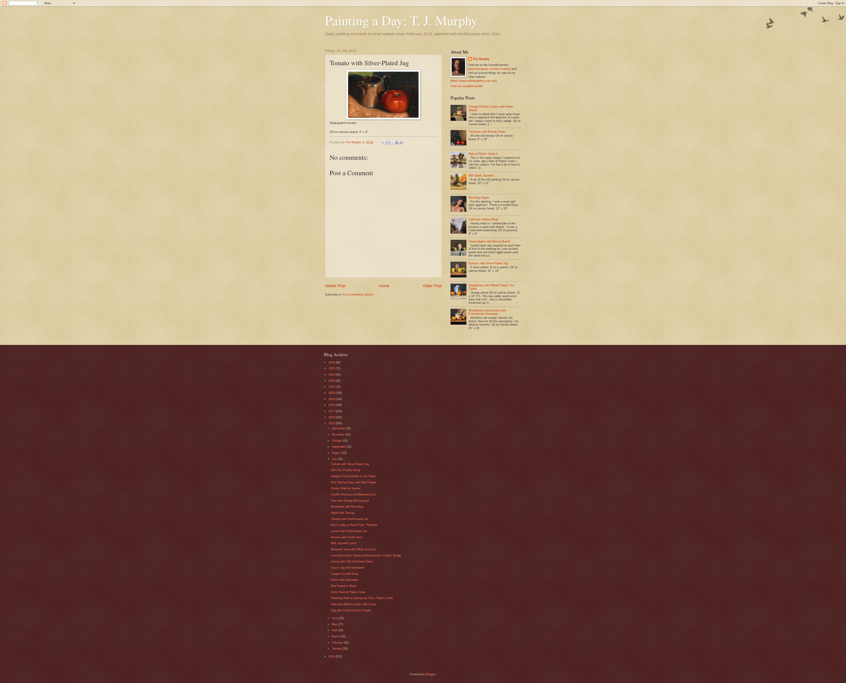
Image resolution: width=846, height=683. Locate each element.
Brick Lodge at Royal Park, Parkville (354, 525)
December (339, 428)
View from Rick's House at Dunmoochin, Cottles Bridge (366, 555)
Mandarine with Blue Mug (347, 506)
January (337, 648)
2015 (332, 423)
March (336, 636)
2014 (332, 656)
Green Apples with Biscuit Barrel (489, 241)
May (335, 624)
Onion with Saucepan (344, 579)
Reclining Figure (479, 197)
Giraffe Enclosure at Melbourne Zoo (353, 494)
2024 (332, 374)
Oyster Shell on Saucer (346, 488)
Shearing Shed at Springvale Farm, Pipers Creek (362, 598)
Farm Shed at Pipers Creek (348, 592)
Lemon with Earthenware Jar (349, 531)
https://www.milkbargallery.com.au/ (473, 80)
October (337, 440)
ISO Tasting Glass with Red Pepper (353, 482)
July (335, 459)
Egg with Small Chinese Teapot (351, 610)
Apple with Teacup (342, 512)
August (337, 452)
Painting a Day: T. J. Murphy (401, 20)
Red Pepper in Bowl (343, 586)
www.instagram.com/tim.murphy (489, 69)
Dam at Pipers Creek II (483, 153)
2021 (332, 386)
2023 (332, 380)
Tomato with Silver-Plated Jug (350, 464)
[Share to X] (393, 142)
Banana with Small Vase (346, 537)
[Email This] (384, 142)
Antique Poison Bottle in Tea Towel (353, 476)
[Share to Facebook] (397, 142)
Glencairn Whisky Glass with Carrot (353, 604)
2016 (332, 417)
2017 (332, 411)
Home (384, 286)
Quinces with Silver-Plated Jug (488, 263)
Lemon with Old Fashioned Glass (352, 561)
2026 (332, 362)
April (335, 630)
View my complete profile (467, 86)
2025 (332, 368)
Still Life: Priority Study (345, 470)
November (339, 434)
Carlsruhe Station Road (483, 219)
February (338, 642)
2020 (332, 393)
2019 (332, 399)
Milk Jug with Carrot (343, 543)
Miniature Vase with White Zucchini (353, 549)
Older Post (432, 286)
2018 (332, 405)
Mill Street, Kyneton (481, 175)
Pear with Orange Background (350, 500)
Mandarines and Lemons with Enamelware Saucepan (487, 312)
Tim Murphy (481, 59)
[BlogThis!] (388, 142)
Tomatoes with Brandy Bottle (487, 131)
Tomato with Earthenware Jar (349, 519)
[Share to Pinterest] (401, 142)
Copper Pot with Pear (344, 573)
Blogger (430, 674)
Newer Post (335, 286)
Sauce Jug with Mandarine (348, 567)
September (339, 446)
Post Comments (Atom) (358, 294)
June (335, 618)
